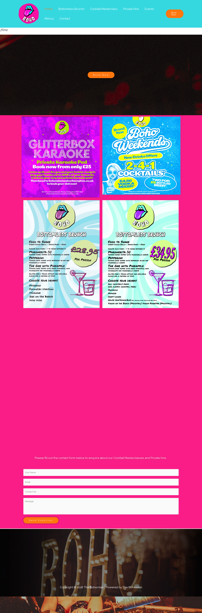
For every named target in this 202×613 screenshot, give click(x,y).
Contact (65, 18)
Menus (49, 18)
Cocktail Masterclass (103, 9)
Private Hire (131, 9)
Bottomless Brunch (71, 9)
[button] (174, 13)
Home (49, 9)
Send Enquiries (41, 520)
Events (149, 9)
